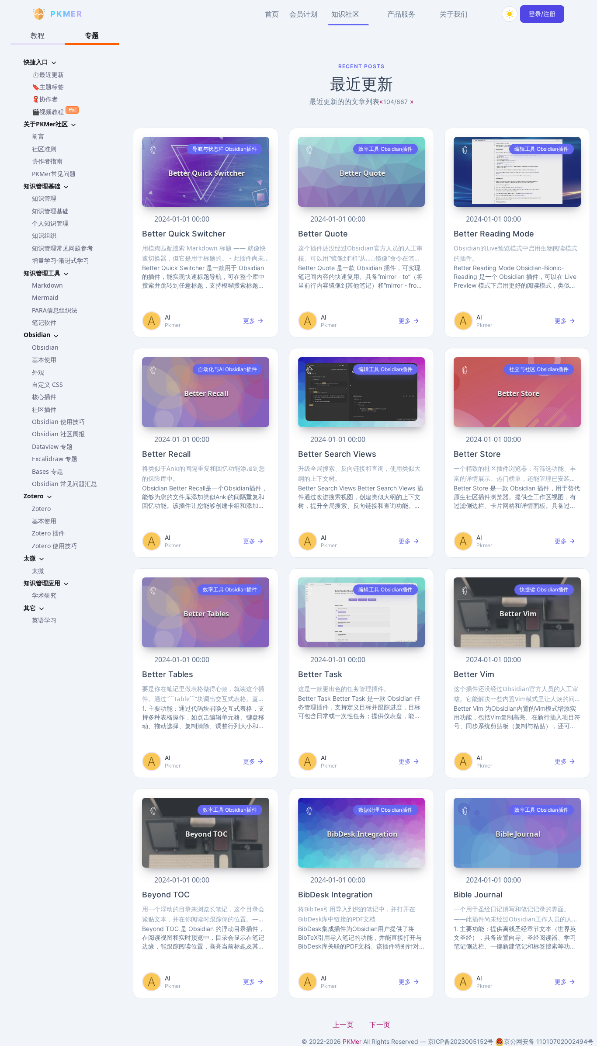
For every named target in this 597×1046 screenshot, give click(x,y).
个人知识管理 (50, 223)
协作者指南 (47, 161)
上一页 (344, 1024)
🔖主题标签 (48, 87)
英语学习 (44, 620)
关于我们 (454, 14)
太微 (38, 570)
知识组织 (44, 235)
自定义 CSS (47, 384)
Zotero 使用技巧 (54, 546)
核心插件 (44, 397)
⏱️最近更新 (48, 74)
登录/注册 (542, 13)
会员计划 (303, 14)
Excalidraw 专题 (54, 459)
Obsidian (45, 347)
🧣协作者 (45, 99)
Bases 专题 (47, 471)
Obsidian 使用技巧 (58, 421)
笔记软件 (44, 322)
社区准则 (44, 149)
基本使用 (44, 359)
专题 (92, 35)
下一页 (379, 1024)
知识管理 (44, 198)
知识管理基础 (50, 211)
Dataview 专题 (52, 446)
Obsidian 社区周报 (58, 434)
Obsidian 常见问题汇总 (64, 484)
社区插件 (44, 409)
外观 (38, 372)
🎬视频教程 (54, 111)
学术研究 (44, 595)
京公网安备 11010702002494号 (549, 1041)
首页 (272, 14)
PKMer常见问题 (54, 174)
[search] (488, 13)
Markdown (47, 285)
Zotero (41, 508)
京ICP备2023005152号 (460, 1041)
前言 (38, 136)
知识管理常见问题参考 (62, 248)
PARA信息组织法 (54, 310)
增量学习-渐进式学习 (60, 260)
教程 (38, 35)
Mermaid (45, 297)
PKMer (352, 1041)
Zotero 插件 (48, 533)
